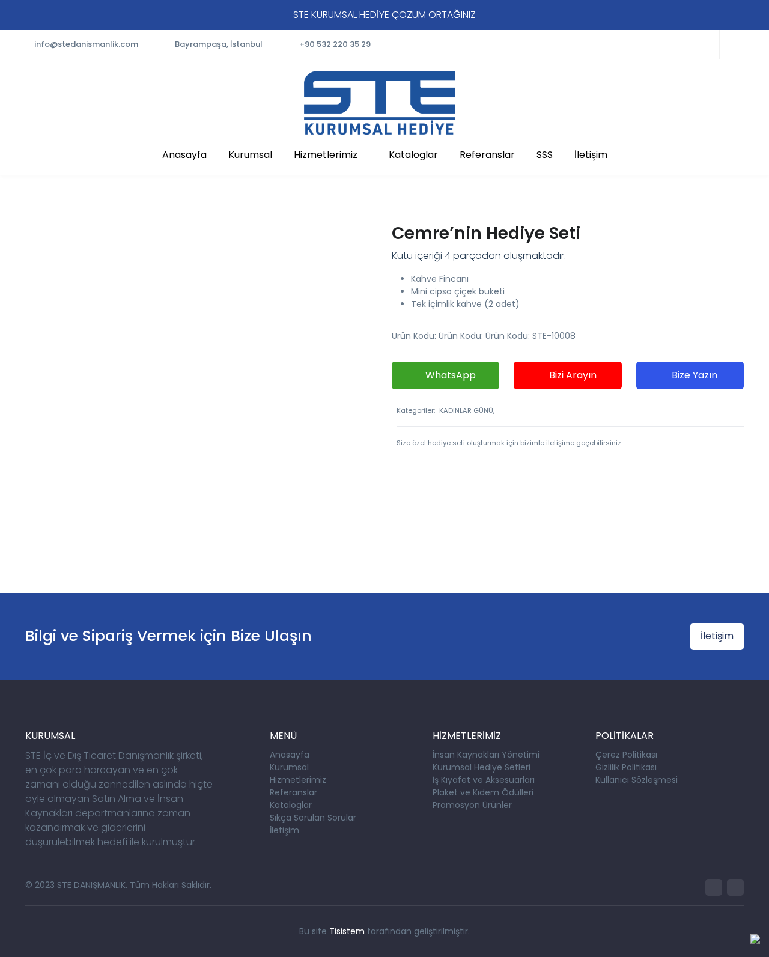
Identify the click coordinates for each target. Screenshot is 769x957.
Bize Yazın (693, 375)
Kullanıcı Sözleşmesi (636, 780)
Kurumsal (250, 155)
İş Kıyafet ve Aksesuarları (484, 780)
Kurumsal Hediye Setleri (481, 767)
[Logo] (379, 103)
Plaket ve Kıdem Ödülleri (483, 792)
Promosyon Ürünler (472, 805)
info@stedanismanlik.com (86, 44)
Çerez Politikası (626, 755)
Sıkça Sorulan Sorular (313, 818)
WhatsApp (449, 375)
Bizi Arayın (572, 375)
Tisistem (347, 931)
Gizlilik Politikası (626, 767)
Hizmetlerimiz (325, 155)
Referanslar (487, 155)
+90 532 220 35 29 (335, 44)
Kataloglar (413, 155)
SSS (544, 155)
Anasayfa (184, 155)
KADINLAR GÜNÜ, (466, 410)
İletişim (590, 155)
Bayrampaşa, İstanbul (219, 44)
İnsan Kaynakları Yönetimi (486, 755)
